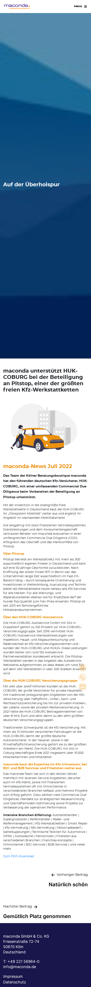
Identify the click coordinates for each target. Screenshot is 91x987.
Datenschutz (14, 982)
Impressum (13, 976)
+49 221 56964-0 (23, 961)
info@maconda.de (19, 967)
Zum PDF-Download (18, 856)
